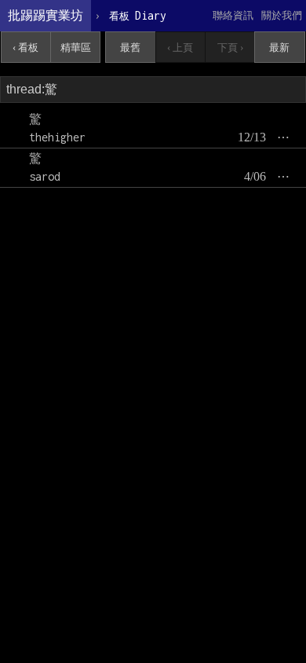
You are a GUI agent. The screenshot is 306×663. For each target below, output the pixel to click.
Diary (137, 15)
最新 (279, 47)
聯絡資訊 (233, 15)
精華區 (75, 47)
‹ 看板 (25, 47)
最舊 (130, 47)
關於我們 (281, 15)
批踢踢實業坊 (45, 15)
